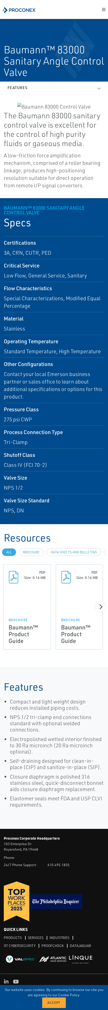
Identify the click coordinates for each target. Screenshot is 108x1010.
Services (35, 937)
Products (13, 937)
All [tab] (9, 552)
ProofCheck (52, 945)
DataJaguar (80, 945)
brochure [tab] (31, 552)
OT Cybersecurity (19, 945)
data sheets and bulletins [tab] (74, 552)
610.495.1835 (58, 865)
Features (18, 87)
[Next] (100, 606)
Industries (59, 937)
